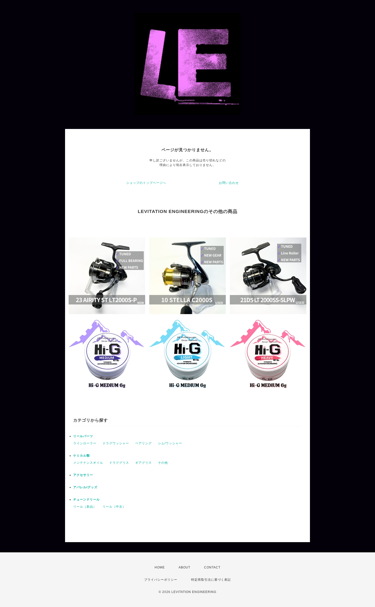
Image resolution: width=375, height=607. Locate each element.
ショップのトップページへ (146, 183)
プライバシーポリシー (160, 579)
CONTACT (212, 567)
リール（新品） (84, 506)
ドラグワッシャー (116, 443)
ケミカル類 (81, 455)
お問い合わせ (229, 183)
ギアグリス (143, 463)
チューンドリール (86, 499)
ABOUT (184, 567)
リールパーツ (83, 436)
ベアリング (143, 443)
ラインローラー (84, 443)
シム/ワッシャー (170, 443)
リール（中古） (114, 506)
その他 (163, 463)
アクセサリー (83, 475)
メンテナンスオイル (88, 463)
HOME (160, 567)
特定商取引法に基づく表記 (211, 579)
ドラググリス (119, 463)
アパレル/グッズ (85, 487)
